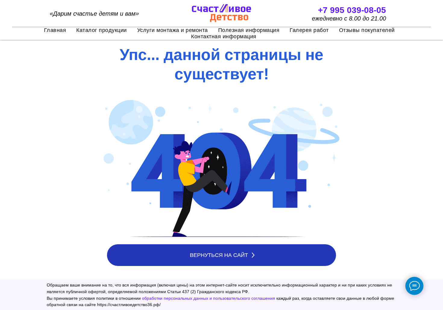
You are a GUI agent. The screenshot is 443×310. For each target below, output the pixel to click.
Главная (55, 30)
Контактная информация (223, 36)
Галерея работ (309, 30)
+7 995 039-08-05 (352, 10)
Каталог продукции (101, 30)
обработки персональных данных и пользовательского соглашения (208, 298)
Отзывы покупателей (367, 30)
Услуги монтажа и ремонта (172, 30)
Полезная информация (249, 30)
